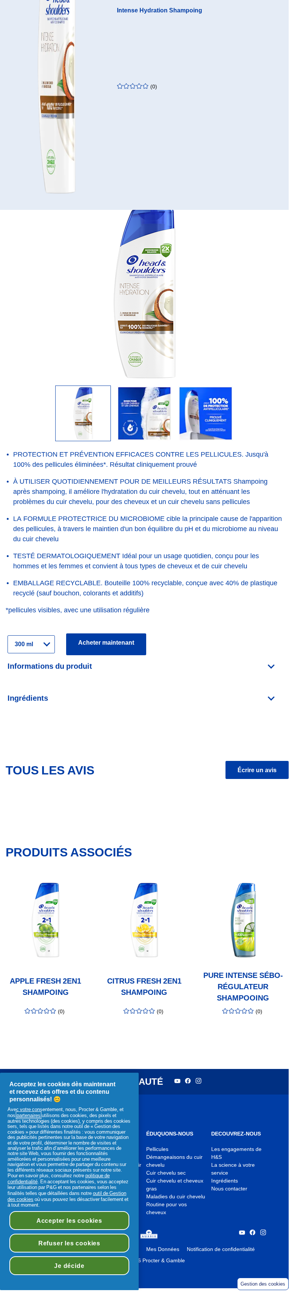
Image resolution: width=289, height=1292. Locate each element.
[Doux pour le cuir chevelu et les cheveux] (144, 414)
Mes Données (162, 1249)
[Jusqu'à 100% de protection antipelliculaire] (205, 414)
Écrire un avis (257, 770)
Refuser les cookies (69, 1243)
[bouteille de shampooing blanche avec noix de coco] (83, 414)
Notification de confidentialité (221, 1249)
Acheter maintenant (106, 642)
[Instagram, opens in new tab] (198, 1082)
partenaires (29, 1115)
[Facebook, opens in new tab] (188, 1082)
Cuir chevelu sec (166, 1173)
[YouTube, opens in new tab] (177, 1082)
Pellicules (157, 1149)
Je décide (69, 1265)
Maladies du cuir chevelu (175, 1196)
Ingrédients (224, 1181)
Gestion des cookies (263, 1284)
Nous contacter (229, 1189)
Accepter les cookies (69, 1220)
